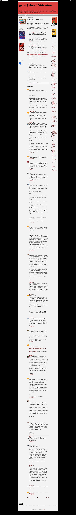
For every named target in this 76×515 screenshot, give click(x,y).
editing (53, 74)
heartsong (53, 82)
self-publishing (54, 132)
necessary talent (54, 104)
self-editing (53, 130)
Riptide (30, 346)
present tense (53, 119)
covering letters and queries (54, 61)
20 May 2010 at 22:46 (31, 326)
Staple (30, 348)
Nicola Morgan (31, 436)
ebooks (53, 73)
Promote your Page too (21, 64)
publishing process (54, 121)
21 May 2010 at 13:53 (31, 397)
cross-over (53, 65)
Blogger (44, 509)
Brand (44, 348)
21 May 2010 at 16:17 (31, 441)
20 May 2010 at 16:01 (31, 169)
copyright (53, 59)
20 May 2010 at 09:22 (31, 109)
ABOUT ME (23, 14)
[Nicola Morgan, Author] (20, 63)
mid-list (53, 97)
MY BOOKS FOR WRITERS (30, 14)
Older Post (47, 497)
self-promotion (54, 131)
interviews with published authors (54, 89)
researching (53, 125)
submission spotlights (53, 147)
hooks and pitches (54, 84)
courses (53, 60)
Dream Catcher (36, 348)
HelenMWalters (31, 355)
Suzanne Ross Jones (31, 111)
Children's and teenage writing (54, 54)
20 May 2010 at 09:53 (31, 120)
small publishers (54, 138)
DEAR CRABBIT (54, 68)
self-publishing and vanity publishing (54, 133)
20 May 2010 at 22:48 (31, 341)
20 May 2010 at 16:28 (31, 222)
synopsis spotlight (54, 152)
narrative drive (54, 103)
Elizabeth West (31, 282)
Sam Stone (30, 421)
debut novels (53, 70)
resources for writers (53, 126)
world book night (54, 161)
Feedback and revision (54, 76)
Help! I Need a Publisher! (35, 5)
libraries (53, 93)
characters (53, 51)
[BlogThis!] (38, 82)
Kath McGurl (30, 294)
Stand (31, 348)
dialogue (53, 71)
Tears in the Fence (35, 351)
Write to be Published (53, 166)
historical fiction (54, 83)
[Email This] (37, 82)
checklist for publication (53, 53)
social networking (54, 139)
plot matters (53, 117)
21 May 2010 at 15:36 (31, 434)
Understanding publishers (54, 159)
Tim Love (30, 343)
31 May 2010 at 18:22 (31, 494)
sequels (53, 135)
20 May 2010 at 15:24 (31, 158)
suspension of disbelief (53, 149)
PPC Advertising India (31, 493)
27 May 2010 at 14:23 (31, 488)
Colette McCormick (31, 317)
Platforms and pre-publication (54, 116)
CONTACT (42, 14)
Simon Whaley (31, 399)
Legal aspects (53, 92)
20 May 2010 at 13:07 (31, 152)
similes (53, 137)
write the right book (54, 164)
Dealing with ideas (54, 66)
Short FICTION (34, 346)
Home (19, 14)
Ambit (33, 348)
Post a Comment (30, 496)
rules (52, 129)
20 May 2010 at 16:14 (31, 180)
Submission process (53, 146)
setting (53, 136)
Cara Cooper (30, 465)
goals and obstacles (53, 80)
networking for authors (53, 107)
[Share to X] (39, 82)
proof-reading (53, 120)
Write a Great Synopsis (53, 163)
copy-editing (53, 58)
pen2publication (54, 111)
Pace (52, 110)
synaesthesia (53, 150)
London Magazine (40, 348)
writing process (54, 168)
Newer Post (28, 497)
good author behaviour (53, 81)
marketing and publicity (54, 96)
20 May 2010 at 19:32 (31, 250)
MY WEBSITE (37, 14)
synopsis (53, 151)
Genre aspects (54, 78)
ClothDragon (30, 122)
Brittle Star (30, 351)
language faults (54, 91)
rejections (53, 124)
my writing (53, 102)
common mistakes (54, 56)
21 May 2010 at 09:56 (31, 374)
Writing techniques (54, 170)
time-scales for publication (54, 155)
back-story (53, 47)
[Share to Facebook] (40, 82)
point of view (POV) (54, 118)
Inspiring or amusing (53, 88)
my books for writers (53, 101)
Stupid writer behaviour (53, 144)
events (53, 75)
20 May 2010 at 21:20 (31, 280)
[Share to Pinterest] (41, 82)
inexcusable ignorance (53, 86)
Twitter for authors (54, 157)
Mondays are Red (54, 98)
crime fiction (53, 64)
